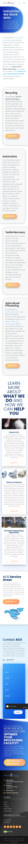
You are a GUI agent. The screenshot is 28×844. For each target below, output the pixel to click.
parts (20, 590)
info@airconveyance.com (12, 793)
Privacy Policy (8, 809)
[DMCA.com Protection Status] (8, 832)
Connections (7, 820)
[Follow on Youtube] (17, 827)
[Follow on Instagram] (11, 827)
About (5, 804)
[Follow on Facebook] (5, 827)
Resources (7, 822)
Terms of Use (7, 811)
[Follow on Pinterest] (14, 827)
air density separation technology (15, 321)
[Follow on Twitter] (8, 827)
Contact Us (11, 601)
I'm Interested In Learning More (13, 762)
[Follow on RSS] (20, 827)
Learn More (12, 136)
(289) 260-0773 (10, 660)
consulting (5, 592)
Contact (6, 806)
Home (5, 802)
